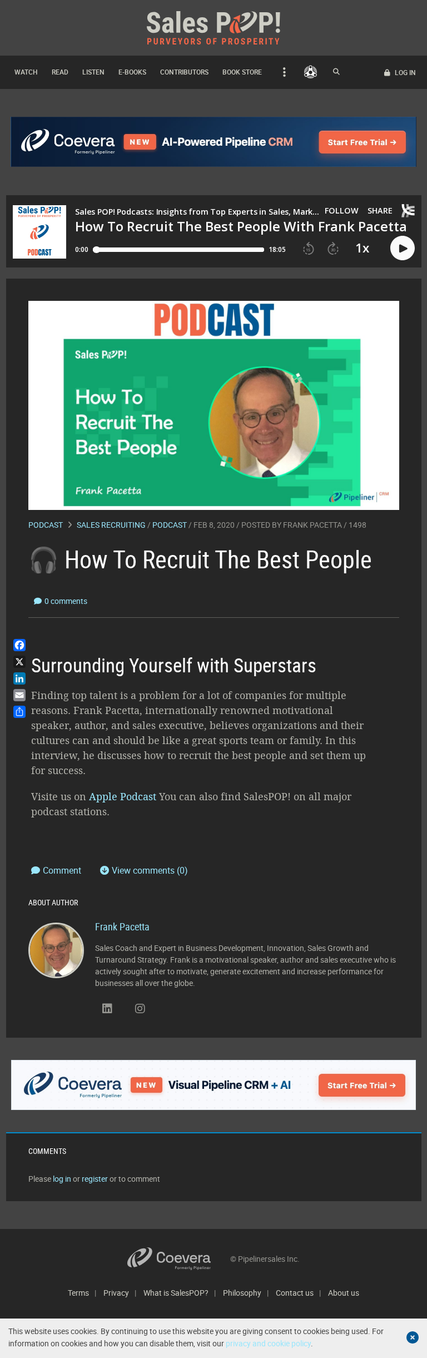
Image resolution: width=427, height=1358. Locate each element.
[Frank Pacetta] (56, 949)
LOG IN (404, 72)
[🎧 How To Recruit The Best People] (213, 404)
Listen (93, 71)
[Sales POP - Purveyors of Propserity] (213, 27)
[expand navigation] (282, 72)
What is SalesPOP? (175, 1292)
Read (60, 71)
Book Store (242, 71)
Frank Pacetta (312, 524)
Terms (78, 1292)
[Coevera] (178, 1258)
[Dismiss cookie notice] (412, 1337)
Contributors (184, 71)
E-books (132, 71)
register (95, 1178)
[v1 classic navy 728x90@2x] (213, 142)
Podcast (45, 524)
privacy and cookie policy (268, 1343)
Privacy (116, 1292)
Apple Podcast (122, 796)
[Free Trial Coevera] (213, 1085)
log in (62, 1178)
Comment (63, 870)
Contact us (295, 1292)
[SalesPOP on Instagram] (140, 1009)
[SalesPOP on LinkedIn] (107, 1009)
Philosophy (242, 1292)
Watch (26, 71)
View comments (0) (150, 870)
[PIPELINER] (310, 72)
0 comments (65, 601)
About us (343, 1292)
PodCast (169, 524)
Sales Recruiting (111, 524)
